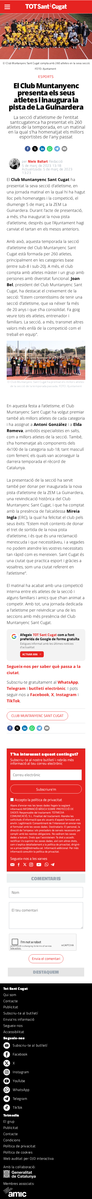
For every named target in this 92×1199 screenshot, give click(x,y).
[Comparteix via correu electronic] (64, 149)
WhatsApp (68, 682)
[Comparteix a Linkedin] (42, 149)
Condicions (11, 1140)
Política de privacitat (19, 1146)
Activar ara (30, 654)
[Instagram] (31, 864)
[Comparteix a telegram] (57, 149)
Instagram (66, 694)
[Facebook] (19, 864)
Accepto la (38, 799)
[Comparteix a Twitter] (35, 149)
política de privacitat (46, 799)
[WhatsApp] (47, 864)
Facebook (39, 694)
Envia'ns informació (18, 1019)
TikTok (13, 700)
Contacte (10, 1001)
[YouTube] (39, 864)
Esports (46, 76)
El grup (8, 1121)
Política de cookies (17, 1152)
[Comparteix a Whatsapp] (49, 149)
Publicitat (10, 1007)
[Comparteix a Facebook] (27, 149)
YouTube (18, 1080)
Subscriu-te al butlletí (20, 1013)
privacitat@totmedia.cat (29, 848)
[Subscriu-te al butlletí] (13, 864)
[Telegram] (53, 864)
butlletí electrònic (47, 688)
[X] (25, 864)
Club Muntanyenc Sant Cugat (37, 715)
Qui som (9, 994)
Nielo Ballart (38, 161)
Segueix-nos (13, 1025)
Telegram (16, 688)
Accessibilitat (13, 1031)
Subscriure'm (46, 789)
